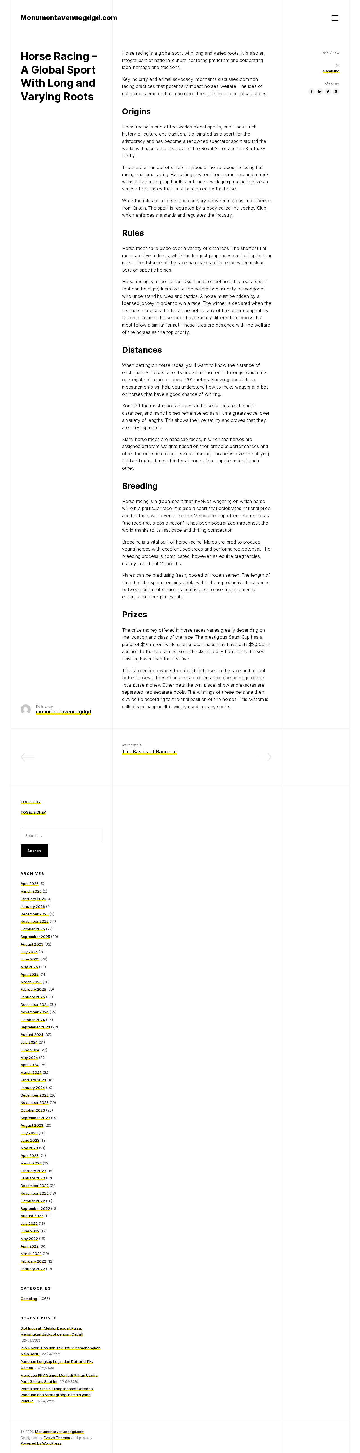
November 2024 (35, 1012)
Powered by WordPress (41, 1443)
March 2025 (31, 982)
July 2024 (29, 1042)
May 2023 (29, 1148)
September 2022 (35, 1208)
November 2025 (35, 921)
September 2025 (35, 936)
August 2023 (32, 1125)
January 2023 (33, 1178)
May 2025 (29, 966)
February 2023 (33, 1170)
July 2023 (29, 1133)
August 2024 (32, 1034)
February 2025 (33, 989)
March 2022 (31, 1253)
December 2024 (35, 1004)
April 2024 (30, 1064)
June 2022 (30, 1231)
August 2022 (32, 1216)
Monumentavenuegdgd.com (59, 1431)
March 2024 (31, 1072)
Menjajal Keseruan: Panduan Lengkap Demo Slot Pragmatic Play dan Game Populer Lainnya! (64, 760)
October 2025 (33, 929)
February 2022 (33, 1261)
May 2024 (29, 1057)
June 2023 (30, 1140)
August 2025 (32, 944)
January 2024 (33, 1087)
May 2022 (29, 1238)
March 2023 (31, 1163)
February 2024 (33, 1080)
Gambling (331, 71)
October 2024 (33, 1019)
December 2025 (35, 914)
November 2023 (35, 1102)
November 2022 (35, 1193)
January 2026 (33, 906)
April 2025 (30, 974)
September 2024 (35, 1027)
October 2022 (33, 1201)
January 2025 (33, 997)
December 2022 (35, 1185)
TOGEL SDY (31, 802)
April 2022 (30, 1246)
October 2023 (33, 1110)
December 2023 (35, 1095)
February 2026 (33, 899)
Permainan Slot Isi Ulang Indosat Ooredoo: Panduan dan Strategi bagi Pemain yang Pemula (57, 1395)
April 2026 (30, 883)
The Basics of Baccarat (149, 752)
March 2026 (31, 891)
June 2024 (30, 1050)
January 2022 (33, 1268)
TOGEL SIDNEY (33, 812)
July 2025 (29, 952)
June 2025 (30, 959)
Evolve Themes (57, 1437)
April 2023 (30, 1155)
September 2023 (35, 1117)
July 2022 (29, 1223)
